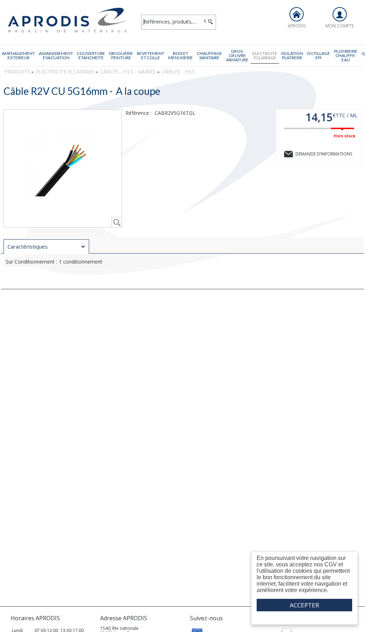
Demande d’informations (323, 154)
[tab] (46, 246)
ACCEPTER (304, 605)
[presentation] (46, 247)
